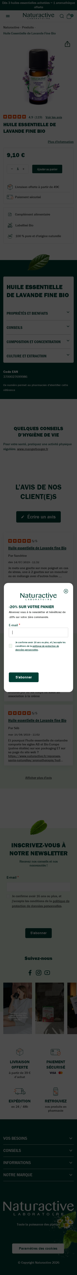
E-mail (13, 625)
